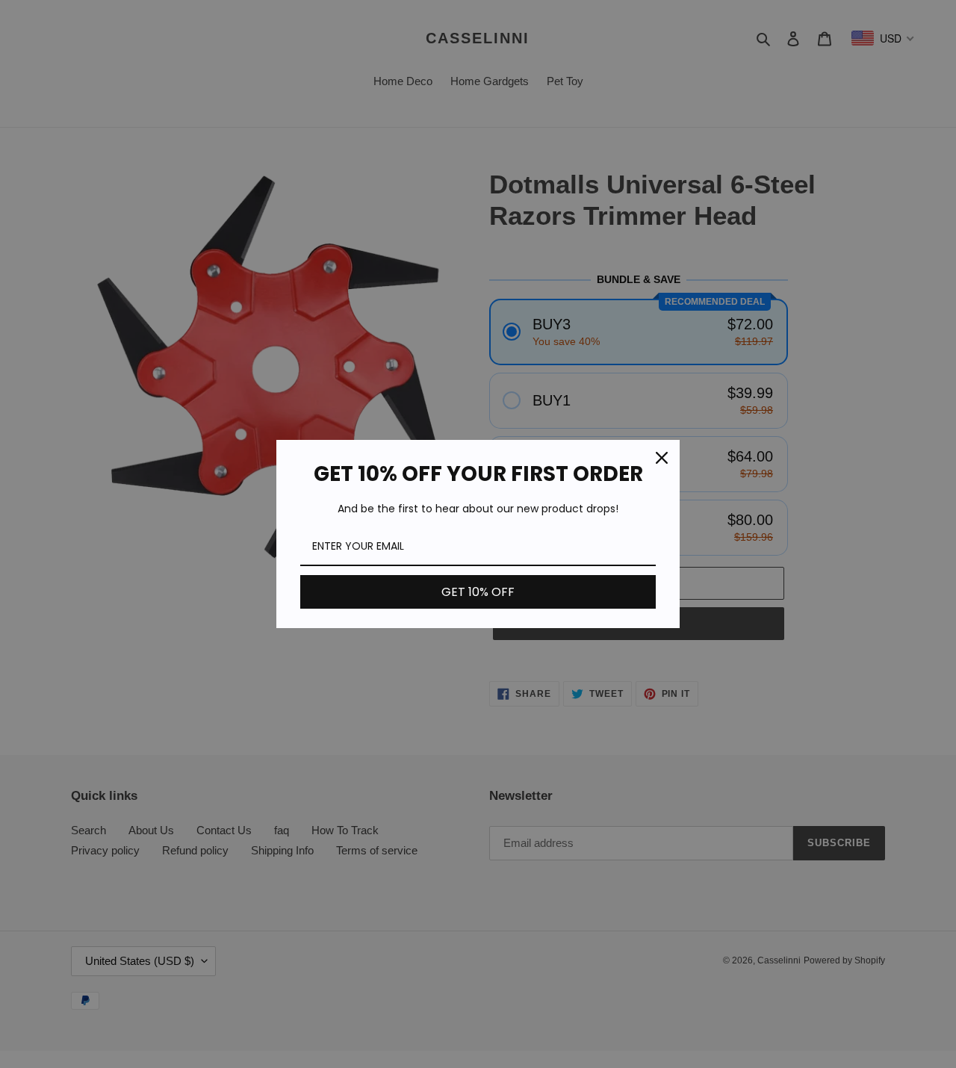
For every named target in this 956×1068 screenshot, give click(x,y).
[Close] (662, 458)
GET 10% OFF (478, 591)
